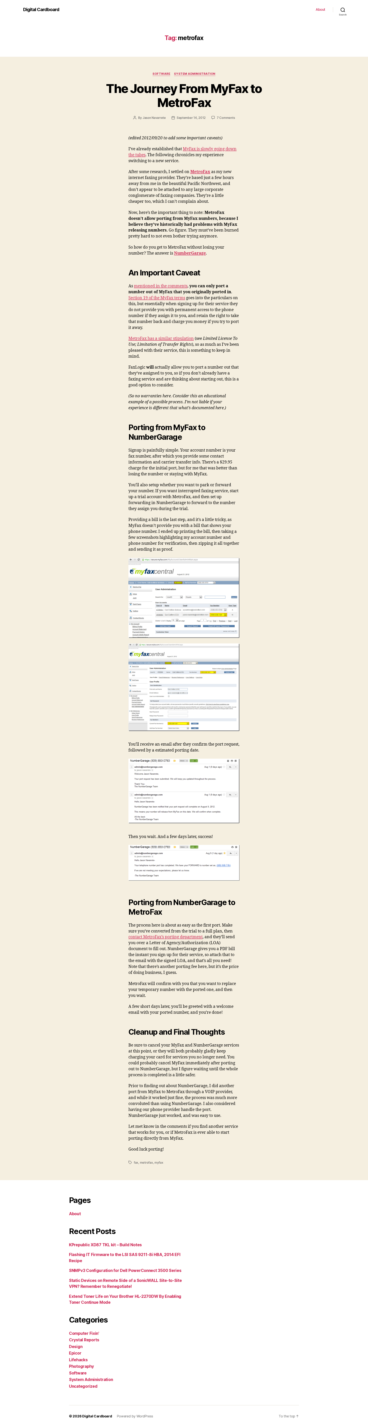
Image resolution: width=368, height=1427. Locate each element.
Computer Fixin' (84, 1333)
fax (136, 1162)
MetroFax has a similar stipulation (161, 338)
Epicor (75, 1353)
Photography (81, 1366)
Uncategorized (83, 1386)
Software (161, 74)
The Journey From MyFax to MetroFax (184, 95)
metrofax (146, 1162)
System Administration (194, 74)
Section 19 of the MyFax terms (156, 298)
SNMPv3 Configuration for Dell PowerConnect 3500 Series (125, 1270)
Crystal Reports (84, 1339)
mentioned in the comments (160, 286)
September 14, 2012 (191, 118)
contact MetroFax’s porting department (165, 937)
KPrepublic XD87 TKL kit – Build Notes (105, 1244)
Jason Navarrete (154, 118)
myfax (158, 1162)
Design (75, 1346)
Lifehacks (78, 1359)
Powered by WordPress (135, 1416)
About (320, 9)
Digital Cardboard (41, 9)
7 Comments (226, 118)
